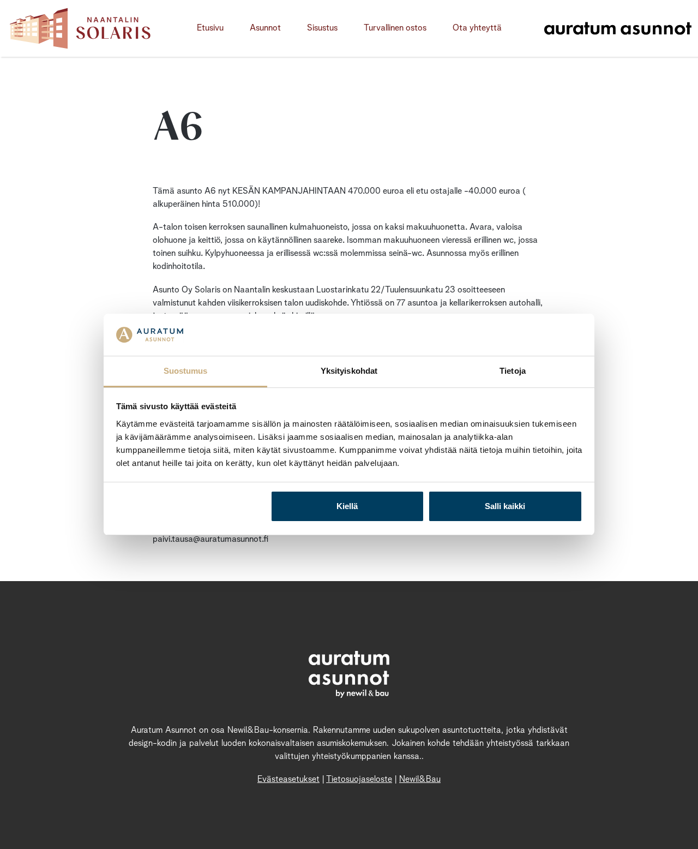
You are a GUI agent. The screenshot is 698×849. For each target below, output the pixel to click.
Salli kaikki (505, 506)
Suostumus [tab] (186, 370)
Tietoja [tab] (513, 370)
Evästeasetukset (288, 779)
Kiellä (347, 506)
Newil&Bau (420, 779)
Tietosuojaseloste (359, 779)
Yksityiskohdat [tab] (349, 370)
